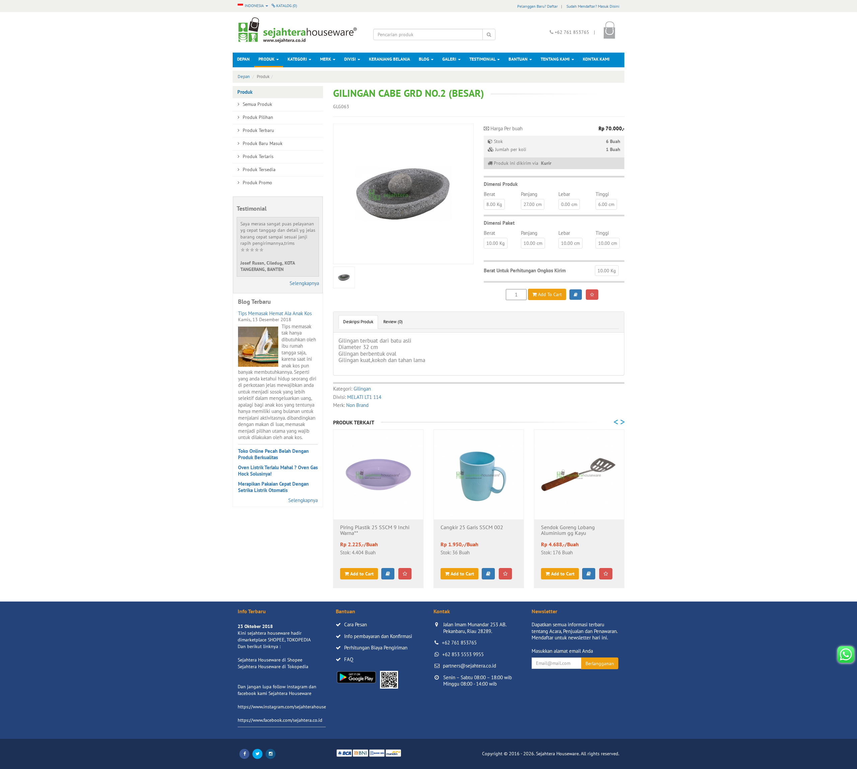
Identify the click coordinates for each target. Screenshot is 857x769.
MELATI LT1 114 (364, 397)
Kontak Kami (596, 59)
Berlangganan (600, 663)
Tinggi (602, 194)
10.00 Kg (495, 243)
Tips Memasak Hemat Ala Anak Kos (275, 313)
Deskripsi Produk (358, 322)
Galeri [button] (449, 59)
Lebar (564, 194)
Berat (489, 194)
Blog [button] (424, 59)
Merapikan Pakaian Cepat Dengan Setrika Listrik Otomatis (273, 487)
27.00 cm (533, 204)
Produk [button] (267, 59)
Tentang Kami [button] (556, 59)
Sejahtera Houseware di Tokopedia (273, 666)
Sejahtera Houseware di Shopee (270, 660)
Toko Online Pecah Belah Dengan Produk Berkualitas (273, 454)
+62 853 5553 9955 (463, 654)
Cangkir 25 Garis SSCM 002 (472, 528)
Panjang (529, 194)
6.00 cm (606, 204)
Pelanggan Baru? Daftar (537, 6)
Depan (243, 59)
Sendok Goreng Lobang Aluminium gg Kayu (568, 531)
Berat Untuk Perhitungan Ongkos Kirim (525, 270)
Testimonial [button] (482, 59)
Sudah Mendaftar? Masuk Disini (592, 6)
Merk (326, 59)
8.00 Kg (494, 204)
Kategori (298, 59)
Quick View (378, 508)
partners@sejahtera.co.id (469, 665)
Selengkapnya (304, 283)
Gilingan (362, 389)
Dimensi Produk (501, 184)
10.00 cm (533, 243)
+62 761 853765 (459, 642)
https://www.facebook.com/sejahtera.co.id (280, 720)
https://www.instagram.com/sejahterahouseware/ (287, 707)
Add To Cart (549, 294)
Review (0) (393, 322)
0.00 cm (569, 204)
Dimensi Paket (499, 223)
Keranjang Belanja (389, 59)
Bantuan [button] (519, 59)
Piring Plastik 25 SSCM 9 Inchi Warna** (374, 531)
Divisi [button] (350, 59)
